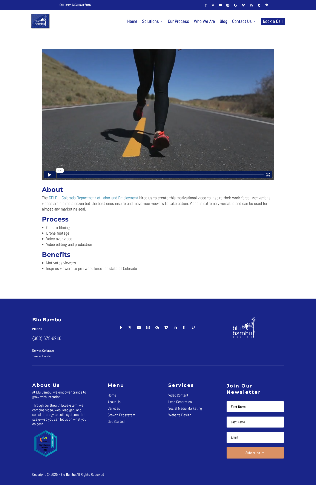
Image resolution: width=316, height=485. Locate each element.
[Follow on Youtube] (220, 5)
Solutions (150, 21)
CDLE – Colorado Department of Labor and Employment (93, 198)
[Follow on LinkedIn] (251, 5)
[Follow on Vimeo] (243, 5)
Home (132, 21)
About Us (114, 401)
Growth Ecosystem (121, 414)
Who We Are (204, 21)
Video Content (178, 395)
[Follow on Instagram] (228, 5)
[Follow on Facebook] (206, 5)
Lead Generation (180, 401)
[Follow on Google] (236, 5)
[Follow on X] (213, 5)
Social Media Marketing (185, 408)
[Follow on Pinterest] (267, 5)
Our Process (178, 21)
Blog (223, 21)
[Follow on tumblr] (259, 5)
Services (114, 408)
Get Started (116, 421)
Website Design (179, 414)
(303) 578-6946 (81, 5)
